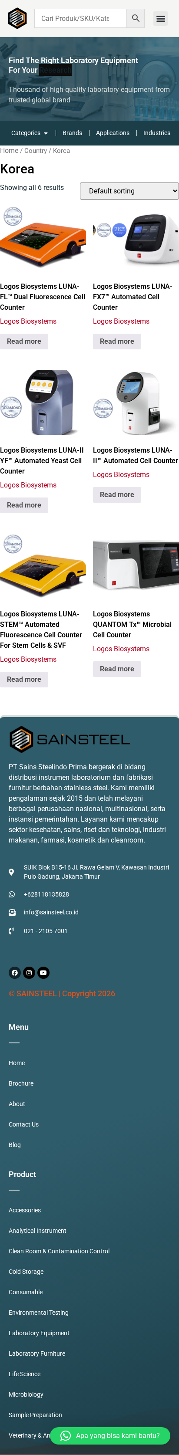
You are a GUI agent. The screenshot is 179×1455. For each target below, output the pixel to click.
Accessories (25, 1210)
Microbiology (26, 1394)
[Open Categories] (46, 133)
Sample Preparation (35, 1414)
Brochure (21, 1083)
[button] (160, 18)
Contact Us (24, 1124)
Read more (24, 341)
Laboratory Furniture (37, 1353)
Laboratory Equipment (39, 1333)
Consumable (26, 1292)
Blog (15, 1144)
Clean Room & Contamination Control (59, 1251)
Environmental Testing (39, 1312)
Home (9, 150)
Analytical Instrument (37, 1230)
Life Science (24, 1373)
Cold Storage (26, 1271)
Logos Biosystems (28, 321)
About (17, 1103)
